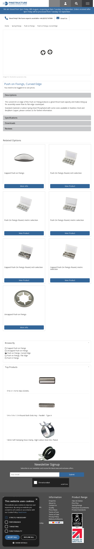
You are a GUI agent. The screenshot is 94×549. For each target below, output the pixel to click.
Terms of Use (54, 512)
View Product (70, 186)
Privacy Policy (54, 517)
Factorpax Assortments (80, 508)
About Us (52, 503)
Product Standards (79, 510)
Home (7, 26)
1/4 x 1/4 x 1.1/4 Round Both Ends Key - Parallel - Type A (29, 415)
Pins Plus (75, 503)
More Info (24, 186)
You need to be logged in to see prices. (19, 88)
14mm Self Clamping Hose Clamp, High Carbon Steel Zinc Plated (32, 440)
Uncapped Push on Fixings (17, 350)
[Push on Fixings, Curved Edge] (47, 52)
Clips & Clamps (77, 501)
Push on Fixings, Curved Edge (47, 26)
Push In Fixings (13, 358)
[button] (21, 542)
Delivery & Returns (56, 519)
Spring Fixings (16, 26)
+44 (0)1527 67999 (45, 18)
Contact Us (53, 505)
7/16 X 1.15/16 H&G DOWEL (18, 391)
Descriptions (11, 95)
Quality (51, 508)
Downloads (10, 123)
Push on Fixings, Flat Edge (17, 355)
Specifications (11, 118)
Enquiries (52, 501)
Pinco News (53, 510)
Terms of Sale (54, 514)
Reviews (8, 129)
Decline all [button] (29, 537)
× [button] (36, 499)
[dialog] (20, 522)
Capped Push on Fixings (16, 348)
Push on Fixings (29, 26)
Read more (22, 512)
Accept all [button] (12, 537)
